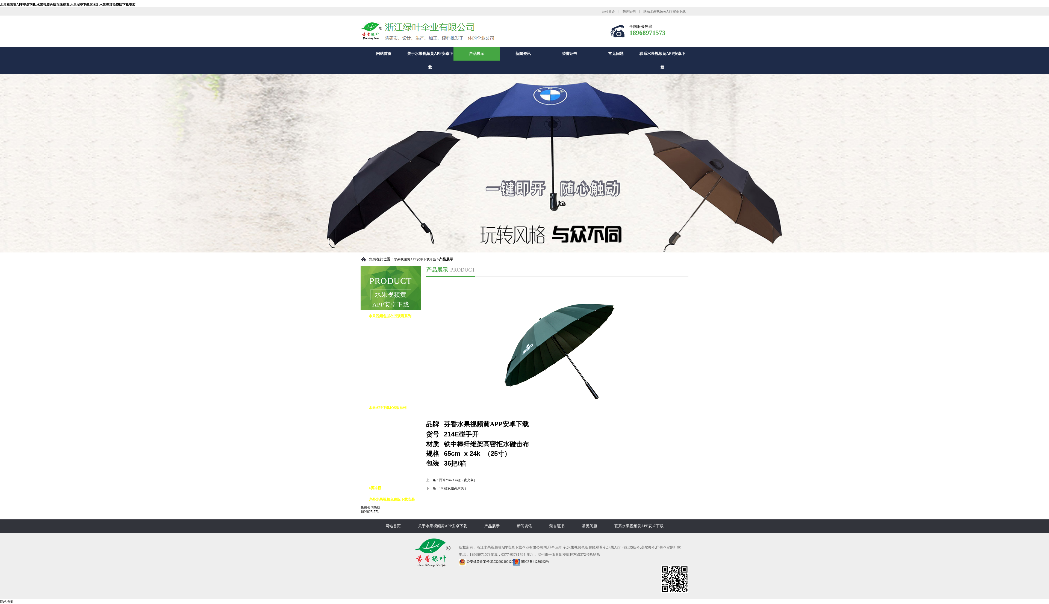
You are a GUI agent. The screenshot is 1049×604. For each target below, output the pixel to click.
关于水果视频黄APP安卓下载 (430, 60)
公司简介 (608, 11)
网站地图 (6, 601)
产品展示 (476, 54)
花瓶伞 (379, 396)
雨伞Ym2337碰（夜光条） (458, 480)
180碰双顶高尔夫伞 (453, 488)
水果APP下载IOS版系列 (387, 408)
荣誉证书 (629, 11)
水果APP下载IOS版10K (392, 453)
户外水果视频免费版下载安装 (392, 499)
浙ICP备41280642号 (534, 562)
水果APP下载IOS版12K (392, 465)
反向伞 (379, 431)
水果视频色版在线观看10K (395, 350)
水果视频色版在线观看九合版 (397, 373)
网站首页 (383, 54)
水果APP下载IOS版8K (391, 442)
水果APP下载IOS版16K (392, 476)
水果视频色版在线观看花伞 (395, 362)
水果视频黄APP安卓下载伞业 (415, 259)
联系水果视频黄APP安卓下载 (664, 11)
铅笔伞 (379, 385)
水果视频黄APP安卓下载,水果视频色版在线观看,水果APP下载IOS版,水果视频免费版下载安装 (67, 5)
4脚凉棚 (375, 488)
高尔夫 (379, 419)
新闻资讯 (523, 54)
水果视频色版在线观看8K (394, 339)
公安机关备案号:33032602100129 (489, 562)
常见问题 (616, 54)
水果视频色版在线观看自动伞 (397, 327)
